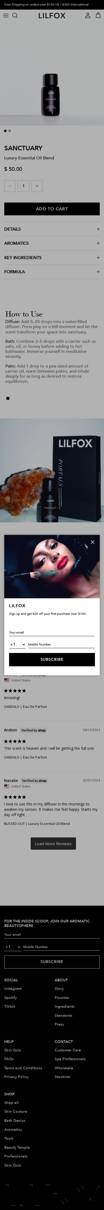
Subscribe (52, 659)
